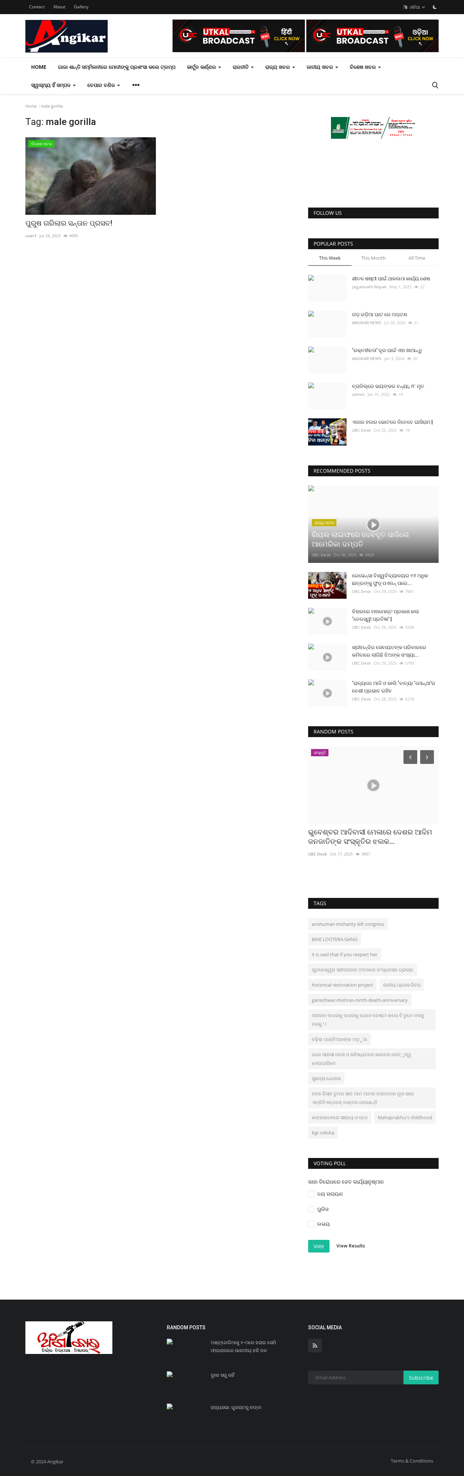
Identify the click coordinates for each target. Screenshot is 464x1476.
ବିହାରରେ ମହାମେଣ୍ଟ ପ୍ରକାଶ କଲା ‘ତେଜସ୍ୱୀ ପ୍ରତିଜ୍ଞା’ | (385, 615)
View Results (350, 1245)
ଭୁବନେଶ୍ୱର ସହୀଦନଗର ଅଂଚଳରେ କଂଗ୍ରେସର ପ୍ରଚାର (362, 969)
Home (38, 66)
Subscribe (421, 1377)
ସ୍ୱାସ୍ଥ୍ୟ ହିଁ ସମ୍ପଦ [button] (51, 84)
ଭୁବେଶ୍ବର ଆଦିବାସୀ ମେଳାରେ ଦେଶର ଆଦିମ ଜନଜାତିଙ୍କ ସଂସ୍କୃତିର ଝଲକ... (370, 837)
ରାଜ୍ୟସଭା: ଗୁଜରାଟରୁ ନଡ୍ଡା (236, 1407)
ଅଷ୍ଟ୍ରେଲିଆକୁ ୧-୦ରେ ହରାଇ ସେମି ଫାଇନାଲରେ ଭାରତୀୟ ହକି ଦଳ (243, 1346)
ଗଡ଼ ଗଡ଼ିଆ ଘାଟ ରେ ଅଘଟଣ (379, 314)
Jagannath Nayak (369, 286)
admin (358, 394)
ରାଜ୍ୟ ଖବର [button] (278, 66)
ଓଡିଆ (414, 7)
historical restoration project (342, 985)
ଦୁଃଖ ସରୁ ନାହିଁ (223, 1375)
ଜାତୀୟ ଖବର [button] (321, 66)
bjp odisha (323, 1132)
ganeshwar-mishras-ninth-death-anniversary (360, 1000)
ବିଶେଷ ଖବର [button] (363, 66)
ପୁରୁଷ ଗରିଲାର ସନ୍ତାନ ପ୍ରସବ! (68, 223)
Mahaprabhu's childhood (405, 1117)
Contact (37, 7)
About (59, 7)
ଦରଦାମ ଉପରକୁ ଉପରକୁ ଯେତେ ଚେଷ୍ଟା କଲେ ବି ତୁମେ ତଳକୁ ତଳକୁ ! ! (368, 1019)
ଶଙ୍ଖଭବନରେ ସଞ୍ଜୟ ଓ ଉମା (340, 1117)
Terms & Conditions (412, 1461)
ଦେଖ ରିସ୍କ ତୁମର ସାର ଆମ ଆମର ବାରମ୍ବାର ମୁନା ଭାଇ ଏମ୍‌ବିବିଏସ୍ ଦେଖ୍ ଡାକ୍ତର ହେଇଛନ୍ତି (363, 1097)
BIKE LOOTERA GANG (334, 939)
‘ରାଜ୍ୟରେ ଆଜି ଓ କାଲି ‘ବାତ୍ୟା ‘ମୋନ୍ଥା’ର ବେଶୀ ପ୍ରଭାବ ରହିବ (393, 687)
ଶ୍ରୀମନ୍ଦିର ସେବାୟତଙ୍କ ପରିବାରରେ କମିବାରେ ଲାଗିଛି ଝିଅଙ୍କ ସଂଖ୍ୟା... (389, 651)
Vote (319, 1246)
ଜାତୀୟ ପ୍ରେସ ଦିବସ (401, 985)
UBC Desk (361, 430)
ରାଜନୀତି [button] (241, 66)
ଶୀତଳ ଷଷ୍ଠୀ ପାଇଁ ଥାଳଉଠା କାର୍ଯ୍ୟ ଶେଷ (391, 278)
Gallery (81, 7)
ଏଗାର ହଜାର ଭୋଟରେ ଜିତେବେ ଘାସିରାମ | (392, 422)
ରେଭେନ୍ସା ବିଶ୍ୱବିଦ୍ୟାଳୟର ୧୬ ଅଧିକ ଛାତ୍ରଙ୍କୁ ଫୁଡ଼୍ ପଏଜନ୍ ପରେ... (390, 579)
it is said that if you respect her (344, 954)
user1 (31, 235)
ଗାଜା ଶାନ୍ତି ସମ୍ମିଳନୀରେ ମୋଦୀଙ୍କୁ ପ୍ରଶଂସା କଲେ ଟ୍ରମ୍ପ (116, 66)
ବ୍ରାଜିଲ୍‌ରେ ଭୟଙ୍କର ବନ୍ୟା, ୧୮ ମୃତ (388, 386)
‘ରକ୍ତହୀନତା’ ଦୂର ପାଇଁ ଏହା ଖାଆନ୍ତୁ (387, 350)
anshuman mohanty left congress (348, 924)
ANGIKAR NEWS (366, 322)
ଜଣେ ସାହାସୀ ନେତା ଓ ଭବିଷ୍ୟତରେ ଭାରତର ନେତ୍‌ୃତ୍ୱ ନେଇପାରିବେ (361, 1058)
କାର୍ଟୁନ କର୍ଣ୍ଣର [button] (202, 66)
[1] (435, 6)
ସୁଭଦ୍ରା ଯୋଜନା (326, 1078)
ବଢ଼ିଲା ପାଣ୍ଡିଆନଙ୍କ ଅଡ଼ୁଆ (339, 1039)
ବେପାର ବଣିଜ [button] (101, 84)
